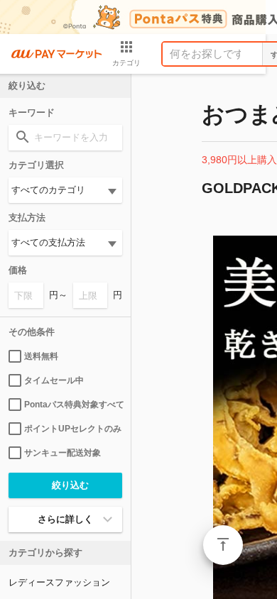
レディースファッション (59, 582)
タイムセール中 (54, 380)
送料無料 (41, 356)
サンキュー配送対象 (62, 453)
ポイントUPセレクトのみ (72, 429)
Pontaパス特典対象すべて (73, 405)
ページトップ (223, 545)
